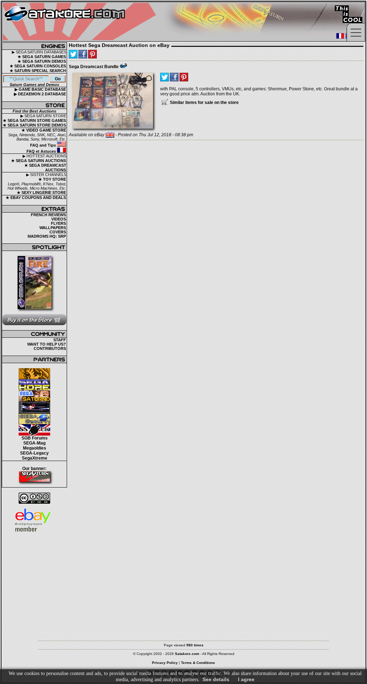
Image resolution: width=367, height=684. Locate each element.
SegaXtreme (34, 458)
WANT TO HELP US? (46, 344)
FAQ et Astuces (42, 151)
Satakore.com (187, 654)
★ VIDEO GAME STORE (44, 130)
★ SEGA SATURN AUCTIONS (38, 160)
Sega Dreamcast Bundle (94, 66)
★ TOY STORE (52, 179)
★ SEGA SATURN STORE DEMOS (34, 125)
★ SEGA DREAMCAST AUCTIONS (45, 167)
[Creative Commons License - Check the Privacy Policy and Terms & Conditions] (34, 498)
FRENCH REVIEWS (48, 215)
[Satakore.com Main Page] (81, 21)
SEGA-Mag (34, 443)
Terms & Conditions (198, 663)
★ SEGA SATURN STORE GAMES (34, 120)
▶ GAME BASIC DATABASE (40, 89)
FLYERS (58, 223)
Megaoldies (34, 448)
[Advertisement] (183, 583)
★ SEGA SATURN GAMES (42, 56)
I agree (246, 679)
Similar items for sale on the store (204, 102)
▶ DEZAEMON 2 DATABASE (40, 94)
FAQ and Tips (43, 145)
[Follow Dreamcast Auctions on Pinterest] (92, 54)
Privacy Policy (165, 663)
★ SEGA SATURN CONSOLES (38, 66)
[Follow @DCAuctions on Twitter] (73, 54)
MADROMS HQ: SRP (47, 236)
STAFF (59, 340)
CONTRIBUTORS (50, 348)
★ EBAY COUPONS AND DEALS (36, 197)
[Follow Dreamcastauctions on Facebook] (82, 54)
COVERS (57, 232)
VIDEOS (58, 219)
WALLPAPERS (52, 227)
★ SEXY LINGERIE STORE (41, 192)
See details (215, 679)
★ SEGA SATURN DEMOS (42, 61)
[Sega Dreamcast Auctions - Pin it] (123, 65)
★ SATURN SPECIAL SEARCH (38, 70)
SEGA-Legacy (34, 453)
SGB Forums (35, 438)
